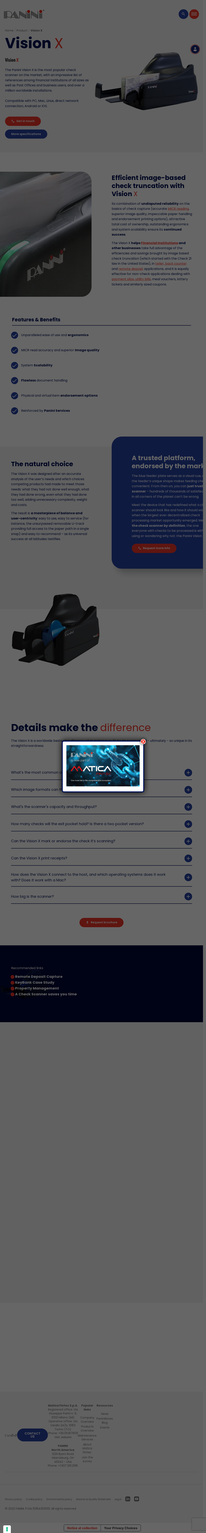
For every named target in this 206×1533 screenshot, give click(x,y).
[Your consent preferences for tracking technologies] (7, 1529)
